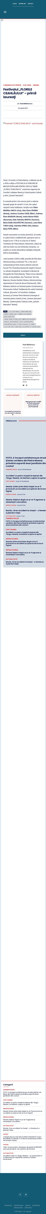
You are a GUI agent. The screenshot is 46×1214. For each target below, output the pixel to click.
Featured (14, 1083)
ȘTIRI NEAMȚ (36, 1205)
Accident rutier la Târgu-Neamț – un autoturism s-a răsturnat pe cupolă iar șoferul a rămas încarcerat (23, 1157)
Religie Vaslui (29, 1104)
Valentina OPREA (35, 326)
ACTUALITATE (11, 516)
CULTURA (27, 85)
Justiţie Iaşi (15, 1093)
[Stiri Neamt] (24, 12)
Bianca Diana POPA (9, 316)
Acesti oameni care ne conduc (22, 1049)
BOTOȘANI (23, 1066)
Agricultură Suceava (23, 1062)
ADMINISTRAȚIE (11, 469)
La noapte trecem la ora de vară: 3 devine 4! (13, 413)
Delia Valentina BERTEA (26, 321)
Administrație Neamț (20, 1054)
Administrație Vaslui (13, 1056)
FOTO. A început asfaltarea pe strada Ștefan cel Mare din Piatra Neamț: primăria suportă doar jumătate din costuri (25, 523)
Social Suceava (27, 1112)
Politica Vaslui (20, 1100)
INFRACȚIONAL (11, 494)
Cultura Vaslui (11, 1072)
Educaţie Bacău (24, 1077)
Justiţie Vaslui (11, 1095)
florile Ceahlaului (23, 324)
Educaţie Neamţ (24, 1079)
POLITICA (15, 1097)
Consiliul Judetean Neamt (11, 321)
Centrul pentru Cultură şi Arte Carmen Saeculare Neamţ (19, 319)
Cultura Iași (15, 1070)
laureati (32, 324)
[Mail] (23, 385)
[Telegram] (38, 114)
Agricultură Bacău (21, 1058)
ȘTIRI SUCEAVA (18, 1208)
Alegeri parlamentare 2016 (35, 1064)
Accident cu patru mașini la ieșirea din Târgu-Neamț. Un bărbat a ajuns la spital (26, 476)
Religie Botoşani (18, 1102)
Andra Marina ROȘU (26, 311)
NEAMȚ (36, 85)
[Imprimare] (33, 114)
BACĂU (15, 1066)
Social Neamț (16, 1112)
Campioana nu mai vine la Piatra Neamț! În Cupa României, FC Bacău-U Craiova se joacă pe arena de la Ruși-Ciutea (22, 1139)
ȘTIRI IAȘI (27, 1205)
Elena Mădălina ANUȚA (10, 324)
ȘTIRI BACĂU (8, 1205)
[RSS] (26, 1195)
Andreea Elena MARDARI (24, 314)
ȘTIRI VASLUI (28, 1208)
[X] (8, 114)
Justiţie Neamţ (25, 1093)
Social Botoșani (29, 1110)
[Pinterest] (13, 114)
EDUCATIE (14, 1077)
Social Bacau (17, 1110)
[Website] (26, 385)
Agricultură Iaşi (24, 1060)
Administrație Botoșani (22, 1053)
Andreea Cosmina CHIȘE (10, 314)
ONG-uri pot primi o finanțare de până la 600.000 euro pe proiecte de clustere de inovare (22, 1148)
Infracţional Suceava (15, 1089)
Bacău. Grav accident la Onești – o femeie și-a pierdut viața (25, 563)
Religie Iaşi (28, 1102)
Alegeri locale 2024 (18, 1064)
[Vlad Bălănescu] (15, 103)
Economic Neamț (23, 1074)
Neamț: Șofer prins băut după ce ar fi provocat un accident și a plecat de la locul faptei (24, 543)
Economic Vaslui (18, 1076)
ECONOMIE (29, 1076)
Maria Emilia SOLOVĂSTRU (22, 326)
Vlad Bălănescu (26, 104)
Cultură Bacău (25, 1068)
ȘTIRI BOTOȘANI (18, 1205)
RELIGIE (29, 1100)
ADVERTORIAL (26, 1056)
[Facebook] (3, 114)
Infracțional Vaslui (30, 1089)
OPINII (27, 1095)
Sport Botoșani (29, 1114)
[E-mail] (28, 114)
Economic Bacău (23, 1072)
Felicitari (22, 1083)
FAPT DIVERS (10, 481)
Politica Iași (15, 1098)
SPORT (10, 1114)
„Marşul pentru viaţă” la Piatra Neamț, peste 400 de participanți (33, 404)
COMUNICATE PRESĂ (12, 85)
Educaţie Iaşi (13, 1079)
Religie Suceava (18, 1104)
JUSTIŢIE (16, 1091)
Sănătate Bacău (13, 1106)
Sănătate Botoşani (26, 1106)
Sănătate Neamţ (12, 1108)
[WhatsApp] (18, 114)
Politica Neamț (25, 1098)
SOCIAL (8, 1110)
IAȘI (29, 1083)
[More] (42, 114)
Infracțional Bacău (21, 1085)
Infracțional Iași (24, 1087)
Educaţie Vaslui (17, 1081)
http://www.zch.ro (28, 347)
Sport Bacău (18, 1114)
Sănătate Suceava (25, 1108)
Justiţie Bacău (25, 1091)
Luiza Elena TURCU (9, 326)
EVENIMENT (28, 1081)
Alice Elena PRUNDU (14, 311)
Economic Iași (11, 1074)
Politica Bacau (25, 1097)
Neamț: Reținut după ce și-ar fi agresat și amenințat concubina (25, 500)
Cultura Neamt (25, 1070)
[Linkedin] (23, 114)
